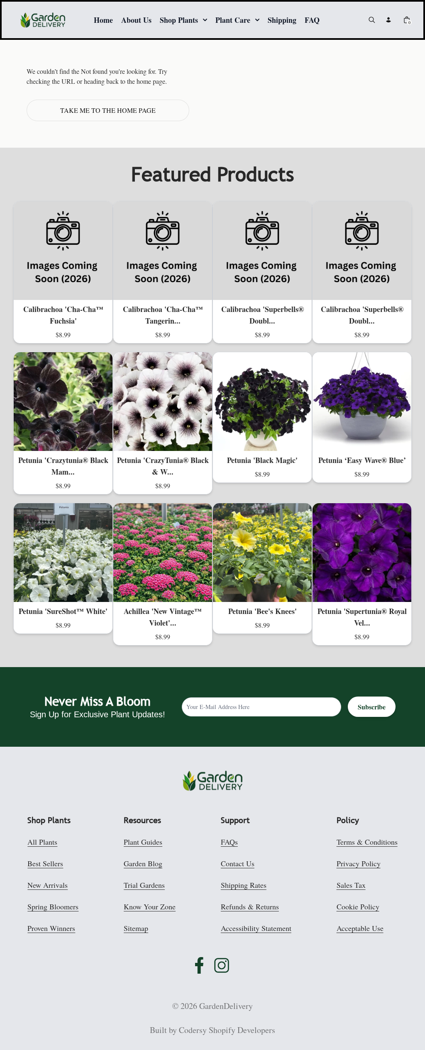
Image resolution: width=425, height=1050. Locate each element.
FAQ (312, 20)
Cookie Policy (358, 906)
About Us (136, 20)
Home (103, 20)
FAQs (229, 842)
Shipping (282, 20)
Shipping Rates (243, 885)
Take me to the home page (108, 110)
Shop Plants (179, 20)
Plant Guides (143, 842)
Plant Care (232, 20)
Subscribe (372, 706)
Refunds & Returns (250, 906)
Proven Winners (51, 928)
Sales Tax (351, 885)
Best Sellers (45, 863)
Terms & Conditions (367, 842)
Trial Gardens (144, 885)
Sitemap (136, 928)
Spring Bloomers (52, 906)
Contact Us (237, 863)
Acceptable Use (360, 928)
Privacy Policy (359, 863)
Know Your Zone (150, 906)
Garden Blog (143, 863)
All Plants (42, 842)
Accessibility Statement (256, 928)
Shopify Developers (242, 1029)
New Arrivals (47, 885)
